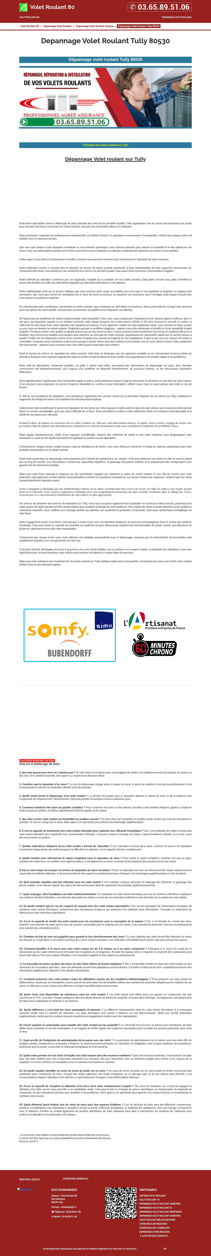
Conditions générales (75, 1179)
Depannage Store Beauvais (154, 1232)
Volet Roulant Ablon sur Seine (157, 1220)
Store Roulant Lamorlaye (154, 1228)
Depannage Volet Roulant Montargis (160, 1212)
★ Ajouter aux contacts (153, 1236)
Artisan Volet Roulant (152, 1195)
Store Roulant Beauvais (153, 1224)
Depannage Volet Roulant (177, 17)
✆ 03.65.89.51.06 (160, 7)
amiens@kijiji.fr (68, 1207)
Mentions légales (29, 1179)
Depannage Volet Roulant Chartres (160, 1204)
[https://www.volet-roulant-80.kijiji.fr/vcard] (121, 1203)
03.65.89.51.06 (73, 1212)
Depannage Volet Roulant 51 (155, 1208)
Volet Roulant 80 (29, 17)
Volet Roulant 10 (149, 1200)
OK (164, 1249)
